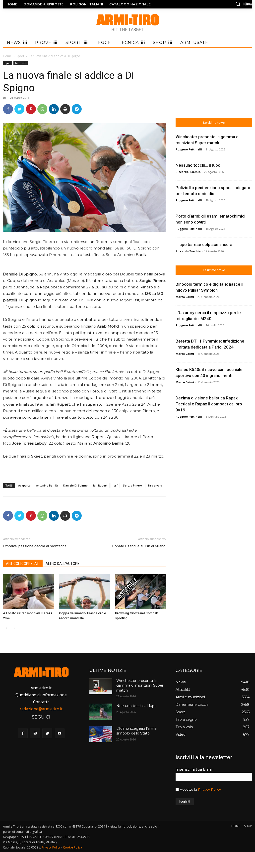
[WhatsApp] (42, 109)
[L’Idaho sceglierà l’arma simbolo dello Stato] (100, 734)
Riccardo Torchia (188, 172)
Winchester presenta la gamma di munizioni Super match (139, 685)
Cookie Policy (72, 847)
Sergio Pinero (132, 485)
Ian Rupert (100, 485)
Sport (20, 56)
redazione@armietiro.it (41, 709)
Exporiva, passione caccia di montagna (34, 546)
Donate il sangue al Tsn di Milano (139, 546)
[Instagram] (35, 733)
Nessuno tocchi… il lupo (198, 165)
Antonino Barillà (47, 485)
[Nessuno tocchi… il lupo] (100, 712)
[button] (222, 3)
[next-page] (14, 628)
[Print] (65, 109)
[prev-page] (6, 628)
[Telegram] (77, 109)
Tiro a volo (20, 63)
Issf (115, 485)
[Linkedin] (54, 109)
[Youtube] (59, 733)
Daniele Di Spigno (75, 485)
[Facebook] (8, 109)
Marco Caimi (185, 297)
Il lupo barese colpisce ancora (204, 244)
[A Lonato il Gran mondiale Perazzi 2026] (28, 591)
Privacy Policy (209, 789)
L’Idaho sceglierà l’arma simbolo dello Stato (136, 731)
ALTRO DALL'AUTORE (62, 564)
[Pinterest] (31, 109)
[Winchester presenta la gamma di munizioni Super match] (100, 686)
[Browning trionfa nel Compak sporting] (140, 591)
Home (7, 56)
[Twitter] (19, 109)
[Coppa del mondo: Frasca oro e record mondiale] (84, 591)
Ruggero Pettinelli (189, 149)
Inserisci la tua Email (194, 769)
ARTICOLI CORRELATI (23, 564)
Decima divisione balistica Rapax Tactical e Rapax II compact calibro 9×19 (209, 403)
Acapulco (24, 485)
